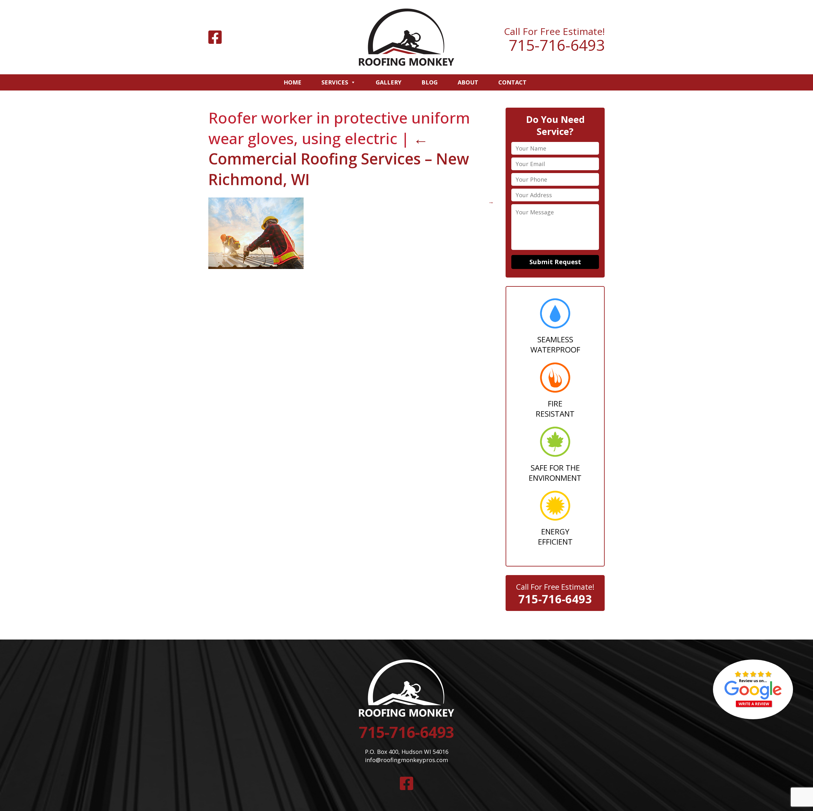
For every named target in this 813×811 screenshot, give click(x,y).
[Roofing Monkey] (406, 37)
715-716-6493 (557, 45)
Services (334, 82)
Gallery (388, 82)
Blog (429, 82)
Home (292, 82)
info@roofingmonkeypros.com (406, 760)
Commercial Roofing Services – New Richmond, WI (338, 159)
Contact (512, 82)
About (468, 82)
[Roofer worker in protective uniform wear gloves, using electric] (256, 267)
